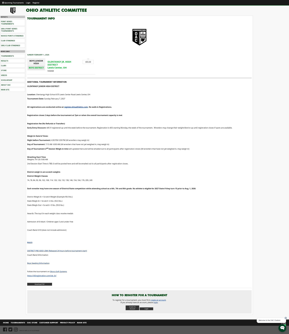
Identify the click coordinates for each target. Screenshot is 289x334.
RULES (29, 242)
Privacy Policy (67, 323)
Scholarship (6, 80)
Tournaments (7, 56)
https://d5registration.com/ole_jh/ (41, 275)
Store (4, 70)
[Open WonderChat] (282, 328)
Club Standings (8, 40)
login (156, 302)
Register (36, 2)
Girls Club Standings (10, 45)
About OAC (6, 85)
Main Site (5, 89)
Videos (4, 75)
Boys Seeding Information (38, 263)
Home (6, 323)
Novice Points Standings (12, 35)
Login (28, 2)
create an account (158, 300)
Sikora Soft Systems (58, 271)
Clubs (3, 65)
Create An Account (132, 308)
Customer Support (48, 323)
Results (4, 60)
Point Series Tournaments (7, 22)
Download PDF (40, 284)
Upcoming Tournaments (14, 2)
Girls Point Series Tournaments (9, 29)
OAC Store (32, 323)
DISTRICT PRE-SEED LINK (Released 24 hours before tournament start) (57, 251)
